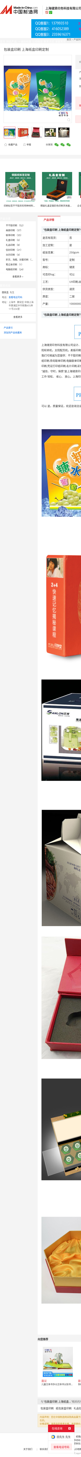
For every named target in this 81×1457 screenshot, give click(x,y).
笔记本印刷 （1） (15, 264)
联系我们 (44, 1449)
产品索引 (8, 327)
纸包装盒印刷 (64, 1408)
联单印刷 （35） (14, 235)
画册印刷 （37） (14, 230)
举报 (29, 144)
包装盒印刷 (47, 1408)
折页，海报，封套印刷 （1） (20, 259)
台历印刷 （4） (13, 254)
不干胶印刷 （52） (15, 225)
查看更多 (17, 276)
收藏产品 (12, 144)
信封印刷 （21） (14, 250)
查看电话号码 (15, 297)
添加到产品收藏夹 (13, 332)
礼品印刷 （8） (13, 245)
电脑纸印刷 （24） (15, 269)
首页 (69, 39)
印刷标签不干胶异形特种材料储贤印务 (23, 205)
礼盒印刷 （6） (13, 240)
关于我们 (27, 1449)
